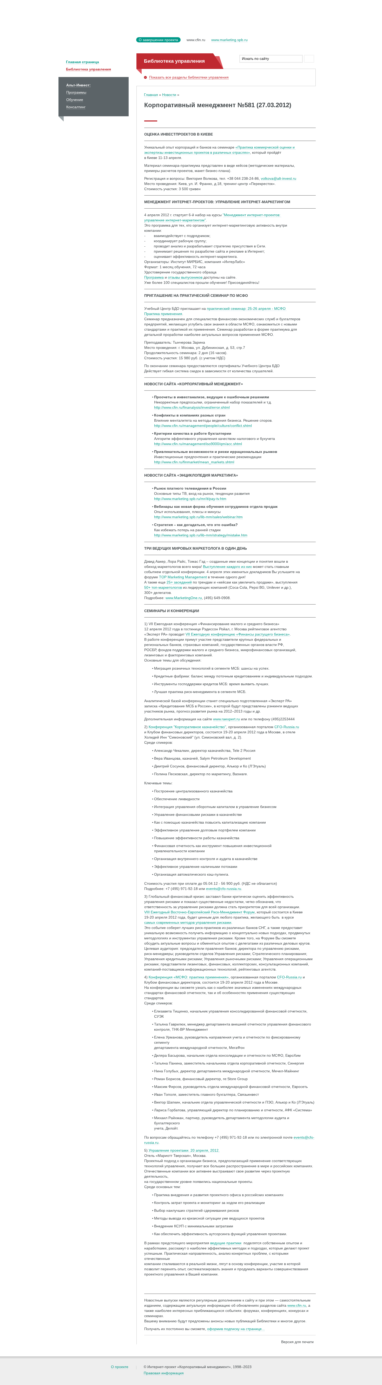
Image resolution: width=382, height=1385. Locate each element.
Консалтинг (75, 107)
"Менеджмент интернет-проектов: (252, 215)
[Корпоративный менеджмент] (96, 43)
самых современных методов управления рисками (187, 922)
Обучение (74, 100)
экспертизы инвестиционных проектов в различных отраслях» (197, 152)
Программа (154, 277)
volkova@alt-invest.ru (278, 178)
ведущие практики (225, 1243)
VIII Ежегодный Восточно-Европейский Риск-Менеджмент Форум (199, 912)
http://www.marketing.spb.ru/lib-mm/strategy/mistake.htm (200, 535)
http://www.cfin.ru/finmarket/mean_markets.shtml (194, 462)
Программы (76, 92)
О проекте (119, 1367)
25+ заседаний (179, 582)
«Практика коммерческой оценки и (265, 147)
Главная (151, 95)
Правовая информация (164, 1373)
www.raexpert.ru (226, 719)
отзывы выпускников (185, 277)
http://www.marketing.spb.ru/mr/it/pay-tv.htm (190, 499)
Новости (169, 95)
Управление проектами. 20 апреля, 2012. (184, 1150)
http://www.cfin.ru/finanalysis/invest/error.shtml (192, 407)
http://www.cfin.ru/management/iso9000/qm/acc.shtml (198, 444)
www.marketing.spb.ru (229, 40)
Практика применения (163, 314)
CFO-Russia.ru (286, 727)
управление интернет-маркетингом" (175, 220)
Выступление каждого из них (227, 567)
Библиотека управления (88, 69)
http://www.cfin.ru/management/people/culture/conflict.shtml (203, 426)
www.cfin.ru (296, 1305)
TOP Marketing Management (183, 577)
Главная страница (82, 62)
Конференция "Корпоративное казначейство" (187, 727)
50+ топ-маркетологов (163, 587)
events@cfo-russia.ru (223, 889)
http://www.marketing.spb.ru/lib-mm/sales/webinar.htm (198, 517)
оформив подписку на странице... (236, 1329)
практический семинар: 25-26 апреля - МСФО (247, 308)
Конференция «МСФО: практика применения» (189, 977)
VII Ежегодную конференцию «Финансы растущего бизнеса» (238, 634)
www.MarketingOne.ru (184, 598)
